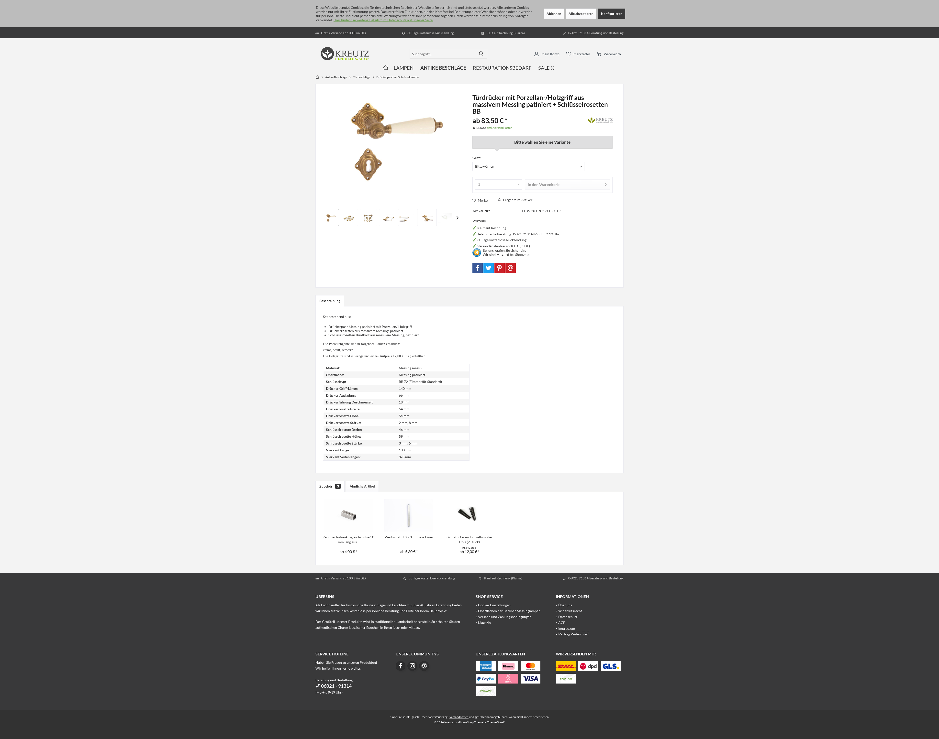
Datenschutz (567, 617)
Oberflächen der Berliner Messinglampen (509, 611)
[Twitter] (488, 268)
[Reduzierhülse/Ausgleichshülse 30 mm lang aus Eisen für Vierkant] (348, 515)
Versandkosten (459, 717)
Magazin (484, 622)
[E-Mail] (510, 268)
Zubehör (329, 486)
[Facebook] (477, 268)
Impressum (566, 628)
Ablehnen (554, 13)
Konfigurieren (611, 13)
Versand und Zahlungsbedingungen (504, 617)
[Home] (385, 68)
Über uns (565, 605)
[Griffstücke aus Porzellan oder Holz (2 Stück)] (469, 515)
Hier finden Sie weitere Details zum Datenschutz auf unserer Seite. (383, 20)
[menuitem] (609, 54)
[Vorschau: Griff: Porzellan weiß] (349, 217)
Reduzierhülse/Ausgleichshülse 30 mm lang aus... (348, 539)
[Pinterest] (499, 268)
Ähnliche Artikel (362, 486)
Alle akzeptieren (581, 13)
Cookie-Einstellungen (494, 605)
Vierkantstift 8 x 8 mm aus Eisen (409, 537)
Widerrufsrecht (570, 611)
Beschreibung (329, 301)
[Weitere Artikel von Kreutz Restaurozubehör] (600, 119)
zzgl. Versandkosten (499, 128)
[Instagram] (412, 666)
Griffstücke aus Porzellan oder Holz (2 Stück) (469, 539)
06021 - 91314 (336, 686)
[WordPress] (424, 666)
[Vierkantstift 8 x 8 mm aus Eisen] (409, 515)
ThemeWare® (496, 722)
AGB (561, 622)
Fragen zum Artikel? (517, 200)
